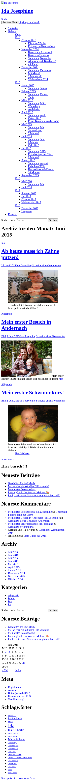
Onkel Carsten (14, 754)
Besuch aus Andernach (40, 52)
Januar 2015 (27, 85)
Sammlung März (37, 103)
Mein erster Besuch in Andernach (26, 325)
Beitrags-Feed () (19, 693)
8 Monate (33, 142)
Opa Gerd (12, 763)
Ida (3, 243)
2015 (17, 82)
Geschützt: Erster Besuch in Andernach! (29, 520)
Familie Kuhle (15, 718)
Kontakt (12, 214)
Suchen (5, 19)
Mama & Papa (16, 739)
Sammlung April (37, 115)
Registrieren (14, 687)
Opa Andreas (13, 761)
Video (18, 34)
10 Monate (34, 172)
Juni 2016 (26, 187)
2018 (17, 205)
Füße (10, 721)
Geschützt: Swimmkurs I (21, 526)
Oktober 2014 (28, 40)
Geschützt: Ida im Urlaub (21, 483)
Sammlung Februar (38, 94)
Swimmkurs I (35, 130)
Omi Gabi (12, 752)
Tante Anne (12, 773)
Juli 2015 (26, 148)
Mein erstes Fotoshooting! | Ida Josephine (30, 511)
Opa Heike (12, 767)
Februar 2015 (28, 91)
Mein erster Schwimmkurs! (32, 393)
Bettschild (12, 715)
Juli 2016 (13, 552)
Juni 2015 (26, 136)
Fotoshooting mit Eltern (40, 154)
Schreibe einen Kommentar (46, 265)
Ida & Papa (12, 736)
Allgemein (6, 313)
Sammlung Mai (36, 127)
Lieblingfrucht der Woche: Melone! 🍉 (28, 492)
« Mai (5, 670)
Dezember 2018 (29, 208)
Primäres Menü (10, 22)
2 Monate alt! (35, 76)
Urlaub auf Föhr (36, 166)
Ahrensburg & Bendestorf (42, 61)
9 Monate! (33, 157)
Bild (3, 336)
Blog (10, 601)
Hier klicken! (22, 453)
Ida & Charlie (16, 730)
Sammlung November (39, 58)
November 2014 (30, 49)
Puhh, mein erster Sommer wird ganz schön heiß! (34, 495)
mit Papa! (33, 64)
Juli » (18, 670)
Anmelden (13, 690)
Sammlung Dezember (39, 70)
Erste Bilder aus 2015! (35, 535)
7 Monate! (33, 133)
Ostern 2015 (34, 118)
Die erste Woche (37, 43)
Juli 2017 (26, 196)
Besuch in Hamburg (38, 55)
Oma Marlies (13, 749)
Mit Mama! (34, 73)
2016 (17, 178)
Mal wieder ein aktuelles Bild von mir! (28, 486)
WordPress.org (16, 699)
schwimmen (7, 459)
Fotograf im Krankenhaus (41, 46)
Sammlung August (38, 163)
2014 (17, 37)
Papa (10, 770)
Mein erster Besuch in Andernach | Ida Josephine (34, 517)
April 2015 (27, 112)
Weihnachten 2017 (31, 202)
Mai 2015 (26, 124)
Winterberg (34, 106)
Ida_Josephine (23, 265)
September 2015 (30, 175)
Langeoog (26, 211)
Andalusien (34, 109)
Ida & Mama (13, 733)
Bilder (11, 598)
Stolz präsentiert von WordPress (18, 778)
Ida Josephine (17, 11)
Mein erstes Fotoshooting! (22, 489)
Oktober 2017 (28, 199)
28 (23, 663)
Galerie (12, 31)
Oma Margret (13, 746)
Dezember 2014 (29, 67)
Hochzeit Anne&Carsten (41, 169)
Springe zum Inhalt (29, 22)
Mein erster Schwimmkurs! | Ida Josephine (30, 523)
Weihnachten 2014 (38, 79)
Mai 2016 (26, 181)
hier (61, 378)
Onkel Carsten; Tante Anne (20, 757)
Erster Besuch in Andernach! (43, 121)
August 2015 (28, 160)
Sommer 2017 (28, 193)
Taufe (31, 97)
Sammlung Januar (37, 88)
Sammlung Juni (36, 139)
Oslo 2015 (33, 145)
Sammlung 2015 (37, 151)
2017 (17, 190)
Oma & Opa (12, 743)
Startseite (13, 28)
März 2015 (27, 100)
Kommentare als (19, 696)
